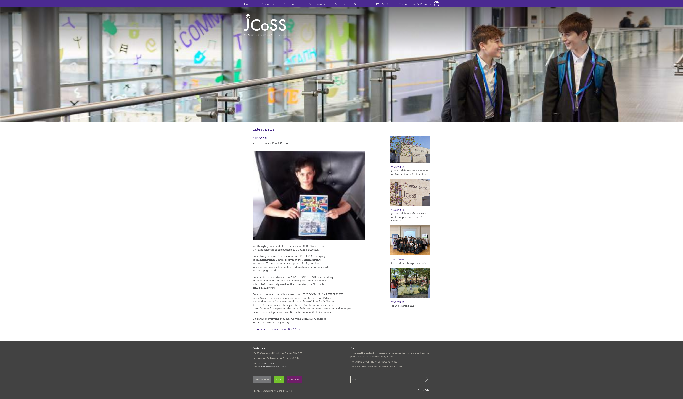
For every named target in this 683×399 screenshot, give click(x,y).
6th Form (360, 4)
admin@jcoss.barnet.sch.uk (273, 366)
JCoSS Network (262, 379)
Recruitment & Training (415, 4)
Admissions (317, 4)
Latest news (263, 129)
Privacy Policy (424, 390)
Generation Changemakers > (408, 263)
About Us (268, 4)
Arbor (279, 379)
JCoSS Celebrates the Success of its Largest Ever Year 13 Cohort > (408, 217)
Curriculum (291, 4)
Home (248, 4)
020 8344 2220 (265, 363)
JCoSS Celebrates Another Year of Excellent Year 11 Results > (409, 172)
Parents (339, 4)
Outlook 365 (294, 379)
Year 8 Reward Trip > (403, 306)
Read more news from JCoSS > (276, 329)
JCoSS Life (383, 4)
